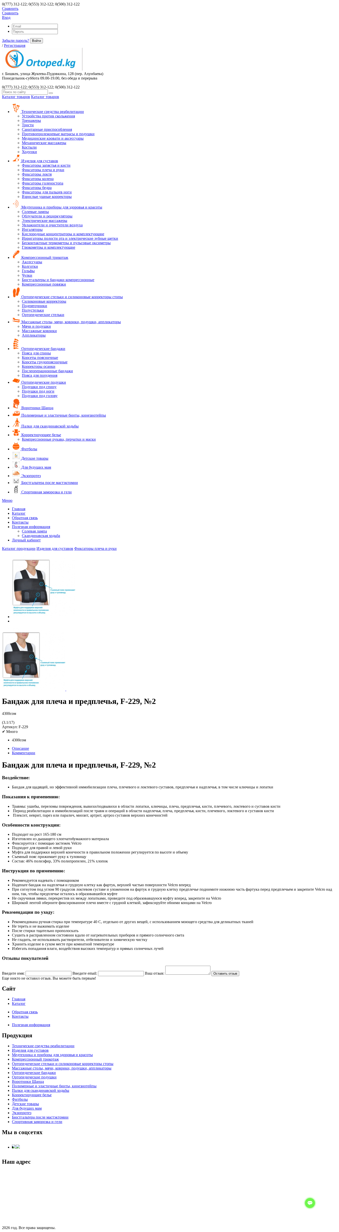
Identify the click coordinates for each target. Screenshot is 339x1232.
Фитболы (28, 449)
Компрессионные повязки (44, 284)
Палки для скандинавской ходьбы (49, 426)
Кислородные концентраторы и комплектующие (63, 234)
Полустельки (33, 310)
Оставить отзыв (225, 973)
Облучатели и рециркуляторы (47, 216)
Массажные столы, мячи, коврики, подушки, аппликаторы (70, 322)
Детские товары (34, 458)
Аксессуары (32, 262)
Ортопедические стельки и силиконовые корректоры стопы (71, 297)
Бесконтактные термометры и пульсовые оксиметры (66, 243)
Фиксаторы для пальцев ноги (47, 192)
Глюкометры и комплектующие (48, 247)
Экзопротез (30, 476)
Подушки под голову (40, 396)
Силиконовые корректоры (44, 301)
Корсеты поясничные (40, 357)
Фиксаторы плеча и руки (43, 170)
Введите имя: (13, 973)
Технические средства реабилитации (52, 111)
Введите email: (84, 973)
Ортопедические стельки (43, 315)
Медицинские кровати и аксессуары (53, 138)
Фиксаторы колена (38, 179)
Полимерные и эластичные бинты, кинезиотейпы (63, 415)
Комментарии (23, 753)
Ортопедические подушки (43, 382)
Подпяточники (34, 306)
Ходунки (29, 152)
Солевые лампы (35, 212)
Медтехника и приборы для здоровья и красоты (61, 207)
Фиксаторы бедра (37, 188)
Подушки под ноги (38, 391)
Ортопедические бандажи (42, 349)
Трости (28, 125)
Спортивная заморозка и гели (46, 492)
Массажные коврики (39, 331)
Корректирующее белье (40, 435)
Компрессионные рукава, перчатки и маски (59, 439)
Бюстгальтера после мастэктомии (49, 483)
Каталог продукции (18, 548)
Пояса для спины (36, 353)
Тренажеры (31, 120)
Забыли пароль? (15, 40)
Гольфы (28, 271)
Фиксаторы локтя (37, 174)
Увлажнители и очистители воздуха (52, 225)
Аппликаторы (34, 335)
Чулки (27, 275)
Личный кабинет (26, 540)
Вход (6, 17)
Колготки (30, 266)
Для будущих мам (35, 467)
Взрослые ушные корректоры (47, 196)
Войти (36, 41)
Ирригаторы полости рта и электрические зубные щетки (70, 238)
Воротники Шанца (36, 408)
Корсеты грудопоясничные (45, 362)
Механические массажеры (44, 143)
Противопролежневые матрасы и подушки (58, 134)
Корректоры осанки (38, 366)
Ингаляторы (32, 229)
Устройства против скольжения (48, 116)
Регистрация (14, 45)
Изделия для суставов (39, 161)
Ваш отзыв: (154, 973)
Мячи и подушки (36, 326)
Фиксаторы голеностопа (42, 183)
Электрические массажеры (44, 220)
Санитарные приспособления (47, 129)
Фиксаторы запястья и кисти (46, 165)
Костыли (29, 147)
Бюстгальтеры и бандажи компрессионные (58, 280)
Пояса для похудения (39, 375)
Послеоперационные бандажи (47, 371)
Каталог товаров (16, 97)
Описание (20, 748)
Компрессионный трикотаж (44, 257)
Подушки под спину (39, 387)
